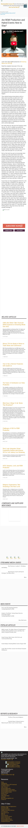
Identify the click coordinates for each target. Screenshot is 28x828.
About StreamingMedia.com (7, 798)
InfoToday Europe (5, 812)
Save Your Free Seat (13, 7)
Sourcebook (4, 794)
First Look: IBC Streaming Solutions (10, 607)
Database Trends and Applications (8, 806)
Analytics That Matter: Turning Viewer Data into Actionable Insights (12, 614)
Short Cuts (2, 14)
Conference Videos (5, 785)
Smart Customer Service (6, 816)
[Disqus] (14, 255)
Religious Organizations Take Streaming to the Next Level (11, 485)
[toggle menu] (25, 6)
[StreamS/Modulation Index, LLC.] (15, 515)
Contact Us (3, 799)
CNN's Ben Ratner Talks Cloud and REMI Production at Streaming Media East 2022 (14, 324)
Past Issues (19, 230)
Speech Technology (5, 817)
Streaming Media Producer (7, 820)
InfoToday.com (4, 811)
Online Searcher (4, 815)
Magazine (4, 783)
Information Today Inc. (6, 759)
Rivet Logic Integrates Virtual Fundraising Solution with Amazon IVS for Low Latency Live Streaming (14, 450)
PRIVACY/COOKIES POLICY (7, 774)
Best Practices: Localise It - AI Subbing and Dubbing (14, 566)
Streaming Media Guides (6, 792)
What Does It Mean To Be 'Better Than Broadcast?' (13, 404)
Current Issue (8, 230)
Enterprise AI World (5, 809)
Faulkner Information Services (7, 810)
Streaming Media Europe (6, 819)
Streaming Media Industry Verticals (8, 790)
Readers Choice (4, 793)
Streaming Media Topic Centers (8, 789)
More (25, 577)
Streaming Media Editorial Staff (8, 13)
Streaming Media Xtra (6, 788)
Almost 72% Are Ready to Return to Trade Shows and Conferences (13, 344)
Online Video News (5, 795)
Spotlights (3, 797)
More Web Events (22, 620)
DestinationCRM (4, 807)
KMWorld (3, 814)
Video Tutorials (4, 787)
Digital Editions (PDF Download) (9, 784)
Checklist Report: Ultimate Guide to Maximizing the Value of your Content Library (13, 722)
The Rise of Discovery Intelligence (15, 717)
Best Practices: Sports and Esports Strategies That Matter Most (13, 572)
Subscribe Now (13, 226)
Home (2, 782)
